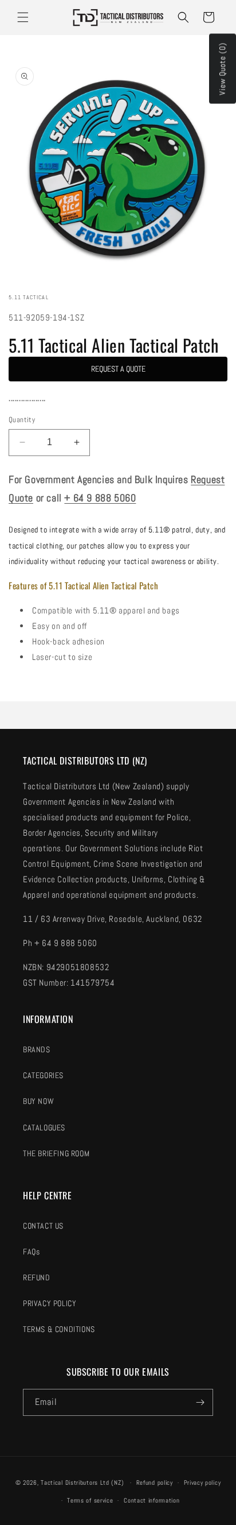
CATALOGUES (44, 1127)
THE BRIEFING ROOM (56, 1153)
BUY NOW (38, 1101)
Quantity (22, 419)
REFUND (36, 1277)
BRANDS (36, 1049)
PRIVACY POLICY (49, 1303)
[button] (23, 17)
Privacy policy (202, 1482)
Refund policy (154, 1482)
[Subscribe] (200, 1402)
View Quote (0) (222, 69)
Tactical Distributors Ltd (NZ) (82, 1482)
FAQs (31, 1251)
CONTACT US (43, 1226)
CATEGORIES (43, 1075)
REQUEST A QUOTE (118, 369)
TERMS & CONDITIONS (59, 1329)
